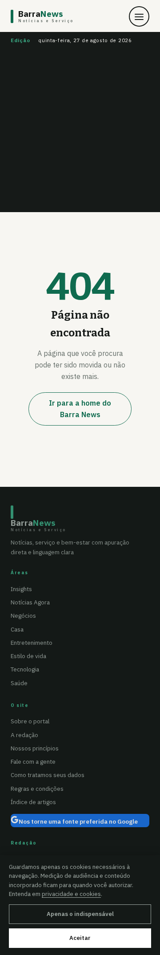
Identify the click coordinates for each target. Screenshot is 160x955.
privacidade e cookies (71, 894)
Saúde (19, 683)
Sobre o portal (30, 721)
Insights (21, 589)
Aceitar (80, 938)
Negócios (23, 616)
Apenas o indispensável (80, 914)
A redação (24, 735)
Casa (17, 629)
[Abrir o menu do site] (139, 16)
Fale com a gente (33, 762)
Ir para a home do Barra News (80, 409)
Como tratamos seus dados (47, 775)
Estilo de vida (28, 656)
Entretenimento (31, 643)
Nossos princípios (35, 748)
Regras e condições (37, 789)
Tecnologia (25, 669)
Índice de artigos (33, 802)
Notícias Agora (30, 602)
